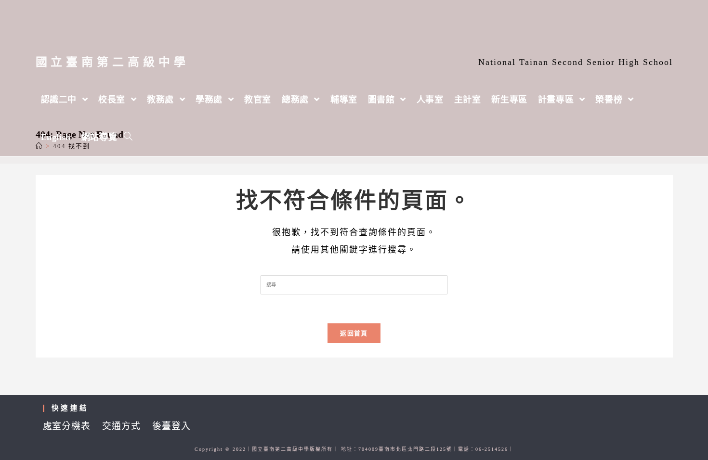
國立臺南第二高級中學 (112, 62)
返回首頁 (353, 333)
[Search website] (128, 137)
